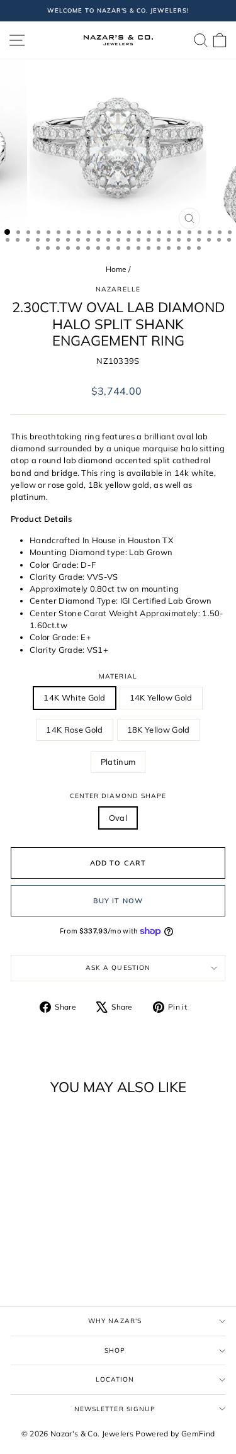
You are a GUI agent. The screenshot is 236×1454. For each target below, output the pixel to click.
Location (115, 1379)
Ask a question (118, 968)
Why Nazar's (114, 1321)
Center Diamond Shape (118, 796)
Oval (118, 818)
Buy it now (118, 900)
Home (116, 269)
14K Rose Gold (74, 729)
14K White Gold (74, 697)
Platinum (118, 762)
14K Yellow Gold (161, 697)
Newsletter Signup (114, 1409)
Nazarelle (118, 289)
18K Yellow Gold (158, 729)
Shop (114, 1350)
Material (118, 676)
